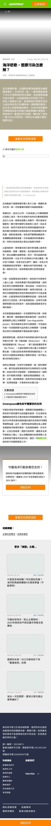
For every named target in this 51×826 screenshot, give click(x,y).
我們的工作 (7, 769)
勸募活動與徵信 (27, 811)
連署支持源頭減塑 (25, 139)
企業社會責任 (9, 534)
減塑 (13, 59)
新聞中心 (6, 776)
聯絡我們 (6, 784)
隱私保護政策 (10, 807)
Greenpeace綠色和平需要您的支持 (20, 393)
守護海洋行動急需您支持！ (17, 397)
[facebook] (27, 765)
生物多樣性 (22, 534)
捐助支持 (25, 823)
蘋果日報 (20, 149)
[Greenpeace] (16, 7)
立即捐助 (39, 4)
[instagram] (33, 765)
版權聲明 (26, 807)
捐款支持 (42, 438)
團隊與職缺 (7, 780)
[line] (37, 765)
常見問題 (6, 792)
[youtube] (43, 765)
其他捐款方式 (8, 788)
